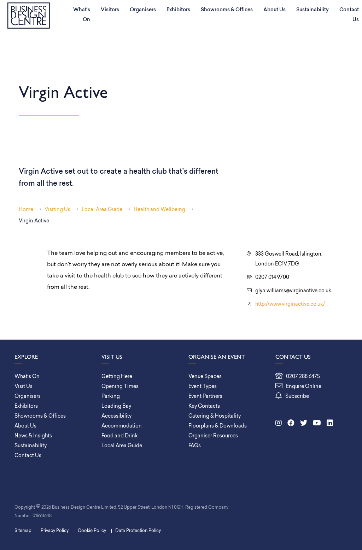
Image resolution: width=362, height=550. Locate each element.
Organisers (143, 10)
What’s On (81, 15)
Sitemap (22, 531)
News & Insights (33, 436)
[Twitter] (303, 423)
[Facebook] (290, 423)
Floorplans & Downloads (217, 426)
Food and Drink (119, 436)
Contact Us (27, 456)
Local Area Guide (102, 210)
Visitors (110, 10)
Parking (110, 396)
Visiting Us (57, 210)
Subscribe (297, 396)
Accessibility (116, 416)
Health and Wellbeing (159, 210)
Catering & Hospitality (214, 416)
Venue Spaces (205, 376)
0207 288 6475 (303, 376)
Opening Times (120, 386)
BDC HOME (28, 15)
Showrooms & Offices (227, 10)
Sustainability (312, 10)
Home (26, 210)
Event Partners (205, 396)
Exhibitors (178, 10)
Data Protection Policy (138, 531)
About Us (274, 10)
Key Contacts (204, 406)
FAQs (194, 446)
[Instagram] (278, 423)
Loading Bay (116, 406)
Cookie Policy (92, 531)
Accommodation (121, 426)
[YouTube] (317, 423)
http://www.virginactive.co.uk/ (290, 304)
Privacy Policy (55, 531)
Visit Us (23, 386)
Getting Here (116, 376)
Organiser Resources (213, 436)
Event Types (202, 386)
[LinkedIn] (330, 423)
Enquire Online (303, 386)
